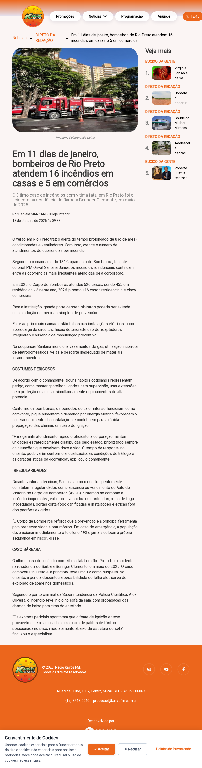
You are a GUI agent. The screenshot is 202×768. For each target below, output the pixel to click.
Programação (132, 16)
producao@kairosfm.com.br (115, 701)
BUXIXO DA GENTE (160, 61)
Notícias (95, 16)
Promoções (65, 16)
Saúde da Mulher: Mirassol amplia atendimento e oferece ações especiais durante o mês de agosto (182, 123)
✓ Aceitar (101, 749)
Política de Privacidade (173, 749)
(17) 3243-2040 (77, 701)
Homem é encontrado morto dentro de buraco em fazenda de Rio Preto (182, 98)
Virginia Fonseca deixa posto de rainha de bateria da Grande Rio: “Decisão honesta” (182, 73)
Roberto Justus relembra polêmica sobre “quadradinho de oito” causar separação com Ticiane (182, 173)
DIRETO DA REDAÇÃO (45, 38)
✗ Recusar (132, 749)
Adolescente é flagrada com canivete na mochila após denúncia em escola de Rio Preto (182, 148)
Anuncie (164, 16)
